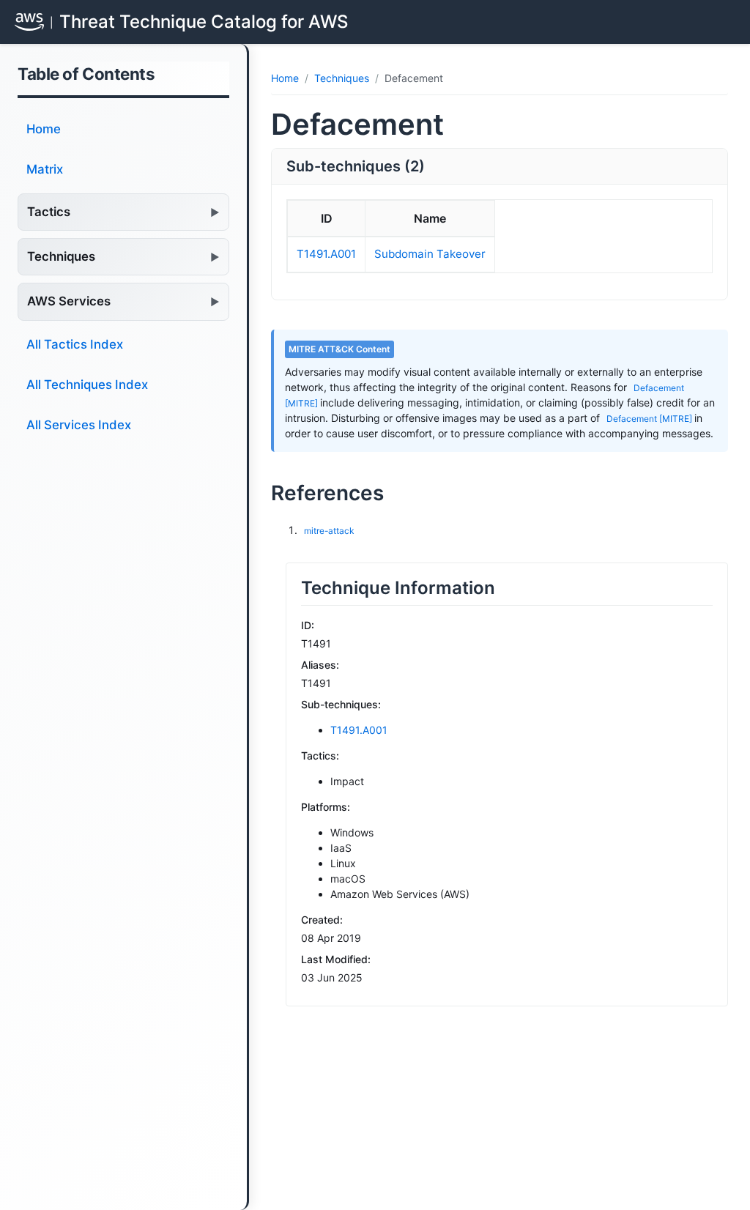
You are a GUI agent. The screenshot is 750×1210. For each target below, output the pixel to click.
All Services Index (78, 424)
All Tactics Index (74, 344)
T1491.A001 (326, 254)
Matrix (44, 169)
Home (43, 129)
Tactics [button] (48, 211)
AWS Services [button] (69, 301)
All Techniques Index (87, 384)
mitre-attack (329, 530)
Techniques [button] (61, 256)
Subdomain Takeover (430, 254)
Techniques (341, 78)
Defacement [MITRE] (650, 418)
